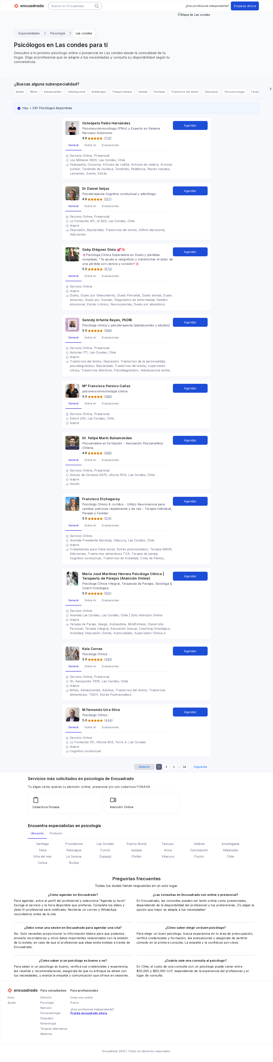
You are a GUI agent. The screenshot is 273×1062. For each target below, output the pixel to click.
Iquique (136, 850)
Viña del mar (42, 856)
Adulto (20, 91)
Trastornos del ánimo (185, 91)
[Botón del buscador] (96, 6)
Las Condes (105, 844)
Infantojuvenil (76, 91)
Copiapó (105, 856)
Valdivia (199, 844)
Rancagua (73, 850)
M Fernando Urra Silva (101, 710)
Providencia (73, 844)
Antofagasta (230, 844)
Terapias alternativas (53, 1028)
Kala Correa (92, 649)
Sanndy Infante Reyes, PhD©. (107, 320)
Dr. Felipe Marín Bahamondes (107, 438)
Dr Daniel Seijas (95, 189)
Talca (43, 850)
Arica (168, 850)
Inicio (11, 997)
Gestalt (143, 91)
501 (107, 593)
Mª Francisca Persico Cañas (106, 386)
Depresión (211, 91)
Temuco (168, 844)
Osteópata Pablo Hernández (106, 123)
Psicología (57, 33)
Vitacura (168, 856)
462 (108, 659)
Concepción (199, 850)
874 (108, 269)
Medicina (46, 1033)
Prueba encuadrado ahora (88, 1013)
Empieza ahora (245, 6)
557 (107, 199)
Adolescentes (53, 91)
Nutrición (46, 1007)
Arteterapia (99, 91)
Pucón (199, 856)
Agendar (190, 125)
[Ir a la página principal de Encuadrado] (29, 6)
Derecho (46, 997)
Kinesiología (48, 1023)
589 (108, 330)
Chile (230, 856)
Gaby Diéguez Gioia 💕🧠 (103, 249)
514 (107, 518)
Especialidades (29, 33)
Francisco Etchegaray (101, 499)
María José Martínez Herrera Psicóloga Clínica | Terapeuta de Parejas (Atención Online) (123, 576)
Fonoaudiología (50, 1013)
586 (108, 396)
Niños (34, 91)
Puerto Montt (137, 844)
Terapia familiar (122, 91)
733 (107, 138)
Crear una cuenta (81, 997)
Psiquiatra (46, 1018)
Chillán (136, 856)
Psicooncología (235, 91)
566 (108, 453)
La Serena (74, 856)
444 (108, 720)
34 (184, 766)
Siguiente (200, 766)
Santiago (42, 844)
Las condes (84, 33)
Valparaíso (230, 850)
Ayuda (12, 1002)
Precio (74, 1002)
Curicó (105, 850)
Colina (42, 863)
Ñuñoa (74, 863)
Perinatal (159, 91)
